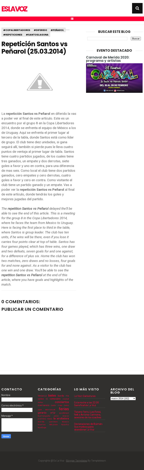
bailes (52, 395)
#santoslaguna (37, 34)
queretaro (53, 422)
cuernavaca (43, 405)
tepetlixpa (42, 427)
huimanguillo (44, 416)
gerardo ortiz (46, 412)
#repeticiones (12, 34)
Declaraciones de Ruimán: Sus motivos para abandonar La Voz (88, 427)
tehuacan (53, 424)
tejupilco (65, 424)
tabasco (65, 422)
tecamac (41, 424)
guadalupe (64, 413)
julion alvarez (61, 416)
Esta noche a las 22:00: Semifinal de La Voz (86, 404)
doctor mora (56, 405)
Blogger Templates (76, 460)
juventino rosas (45, 419)
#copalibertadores (16, 30)
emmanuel (50, 409)
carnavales (55, 398)
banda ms (63, 395)
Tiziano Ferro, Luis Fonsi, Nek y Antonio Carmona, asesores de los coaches (87, 414)
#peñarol (57, 30)
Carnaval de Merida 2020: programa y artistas (107, 59)
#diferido (40, 30)
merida (41, 422)
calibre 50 (43, 399)
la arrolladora (61, 418)
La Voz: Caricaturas (85, 396)
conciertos (62, 402)
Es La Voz (14, 9)
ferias (64, 409)
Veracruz (42, 395)
